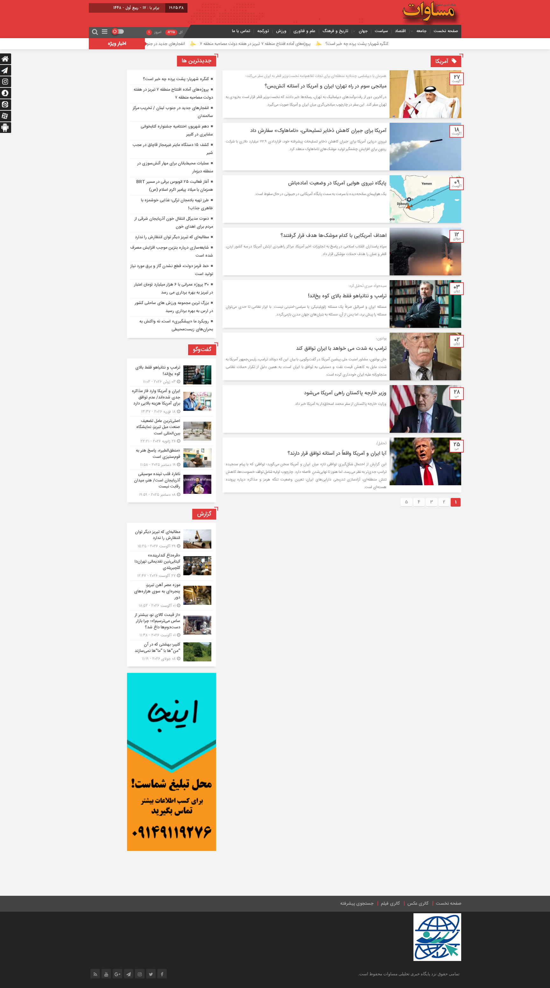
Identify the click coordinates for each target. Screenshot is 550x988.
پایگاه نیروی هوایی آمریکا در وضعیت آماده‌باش (337, 183)
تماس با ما (241, 31)
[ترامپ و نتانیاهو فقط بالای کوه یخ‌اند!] (171, 374)
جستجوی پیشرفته (356, 904)
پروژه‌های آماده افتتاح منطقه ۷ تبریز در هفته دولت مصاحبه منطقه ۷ (293, 43)
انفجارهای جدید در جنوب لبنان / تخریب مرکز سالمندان (178, 43)
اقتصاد (400, 31)
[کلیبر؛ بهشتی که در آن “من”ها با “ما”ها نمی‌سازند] (171, 651)
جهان (363, 31)
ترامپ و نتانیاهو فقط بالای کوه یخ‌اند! (347, 296)
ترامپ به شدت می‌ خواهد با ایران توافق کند (341, 348)
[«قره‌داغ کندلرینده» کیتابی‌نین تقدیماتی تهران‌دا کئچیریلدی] (171, 566)
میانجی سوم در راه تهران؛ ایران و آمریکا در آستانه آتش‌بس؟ (325, 86)
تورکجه (263, 31)
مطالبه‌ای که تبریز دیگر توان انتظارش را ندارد (172, 237)
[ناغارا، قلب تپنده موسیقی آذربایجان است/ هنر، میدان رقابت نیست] (171, 484)
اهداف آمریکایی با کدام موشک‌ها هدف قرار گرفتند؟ (333, 235)
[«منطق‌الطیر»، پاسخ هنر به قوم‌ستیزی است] (171, 457)
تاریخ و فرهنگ (335, 31)
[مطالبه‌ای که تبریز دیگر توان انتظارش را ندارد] (171, 539)
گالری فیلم (390, 904)
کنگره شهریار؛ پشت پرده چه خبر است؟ (395, 43)
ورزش (281, 31)
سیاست (381, 31)
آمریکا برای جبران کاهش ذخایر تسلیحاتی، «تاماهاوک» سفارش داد (318, 131)
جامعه (421, 31)
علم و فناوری (304, 31)
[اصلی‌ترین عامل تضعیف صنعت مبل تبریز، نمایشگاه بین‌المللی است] (171, 431)
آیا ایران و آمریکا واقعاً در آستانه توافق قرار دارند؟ (336, 453)
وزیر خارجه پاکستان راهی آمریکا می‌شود (345, 393)
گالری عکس (417, 904)
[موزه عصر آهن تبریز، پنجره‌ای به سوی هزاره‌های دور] (171, 595)
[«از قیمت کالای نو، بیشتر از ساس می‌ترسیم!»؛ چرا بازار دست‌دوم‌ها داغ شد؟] (171, 625)
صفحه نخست (446, 31)
